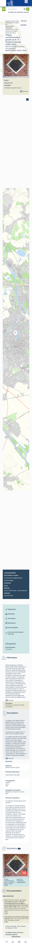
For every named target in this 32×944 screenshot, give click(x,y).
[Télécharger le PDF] (13, 942)
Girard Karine (16, 936)
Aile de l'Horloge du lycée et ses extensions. (14, 47)
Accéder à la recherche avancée (18, 12)
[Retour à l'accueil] (3, 3)
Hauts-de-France (11, 50)
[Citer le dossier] (25, 942)
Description (12, 618)
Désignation (12, 609)
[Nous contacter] (19, 942)
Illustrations (12, 623)
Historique (11, 614)
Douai (24, 50)
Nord (19, 50)
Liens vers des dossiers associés (15, 633)
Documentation (13, 627)
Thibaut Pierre (8, 83)
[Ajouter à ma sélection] (6, 942)
